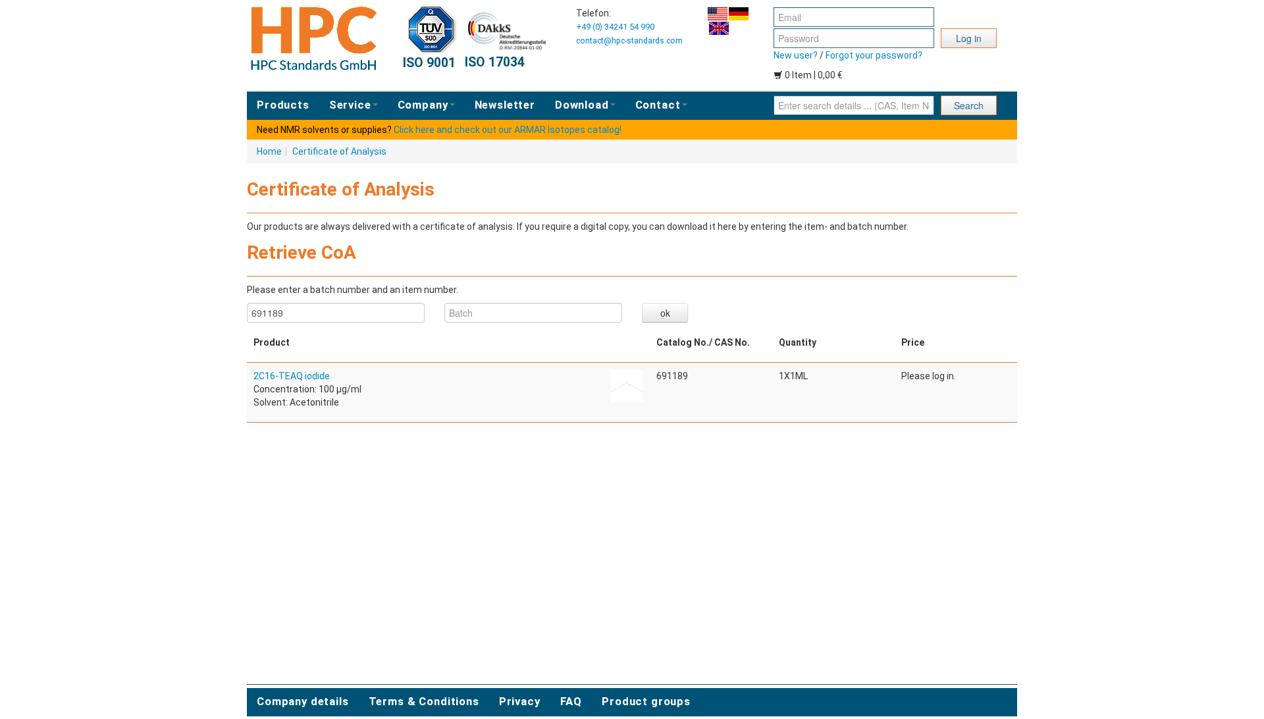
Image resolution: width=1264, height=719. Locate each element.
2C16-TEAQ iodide (291, 376)
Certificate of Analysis (339, 151)
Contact (658, 104)
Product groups (646, 701)
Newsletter (505, 104)
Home (269, 151)
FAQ (571, 701)
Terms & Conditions (424, 701)
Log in (969, 38)
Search (969, 105)
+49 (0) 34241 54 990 (615, 27)
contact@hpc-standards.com (629, 40)
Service (350, 104)
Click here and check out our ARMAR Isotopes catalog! (507, 129)
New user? (796, 55)
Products (283, 104)
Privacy (519, 701)
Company (423, 104)
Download (582, 104)
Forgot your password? (874, 55)
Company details (303, 701)
